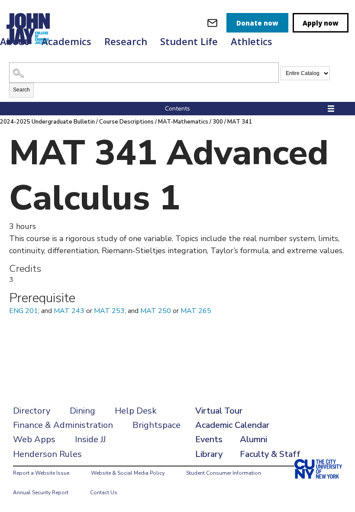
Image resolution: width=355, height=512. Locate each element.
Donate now (257, 23)
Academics (66, 41)
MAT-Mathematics (183, 122)
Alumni (253, 439)
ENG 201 (23, 311)
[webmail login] (212, 23)
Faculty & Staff (270, 454)
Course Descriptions (126, 122)
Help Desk (136, 411)
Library (209, 454)
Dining (82, 411)
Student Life (189, 41)
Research (125, 41)
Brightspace (156, 425)
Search (21, 90)
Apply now (321, 23)
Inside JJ (90, 439)
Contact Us (103, 492)
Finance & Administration (63, 425)
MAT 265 (196, 311)
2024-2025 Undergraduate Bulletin (47, 122)
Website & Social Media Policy (128, 473)
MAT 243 (69, 311)
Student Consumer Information (223, 473)
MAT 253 (109, 311)
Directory (31, 411)
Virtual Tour (218, 411)
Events (209, 439)
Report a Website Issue (41, 473)
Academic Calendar (232, 425)
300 (218, 122)
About (14, 41)
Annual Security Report (40, 492)
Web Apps (34, 439)
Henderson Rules (47, 454)
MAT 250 (155, 311)
